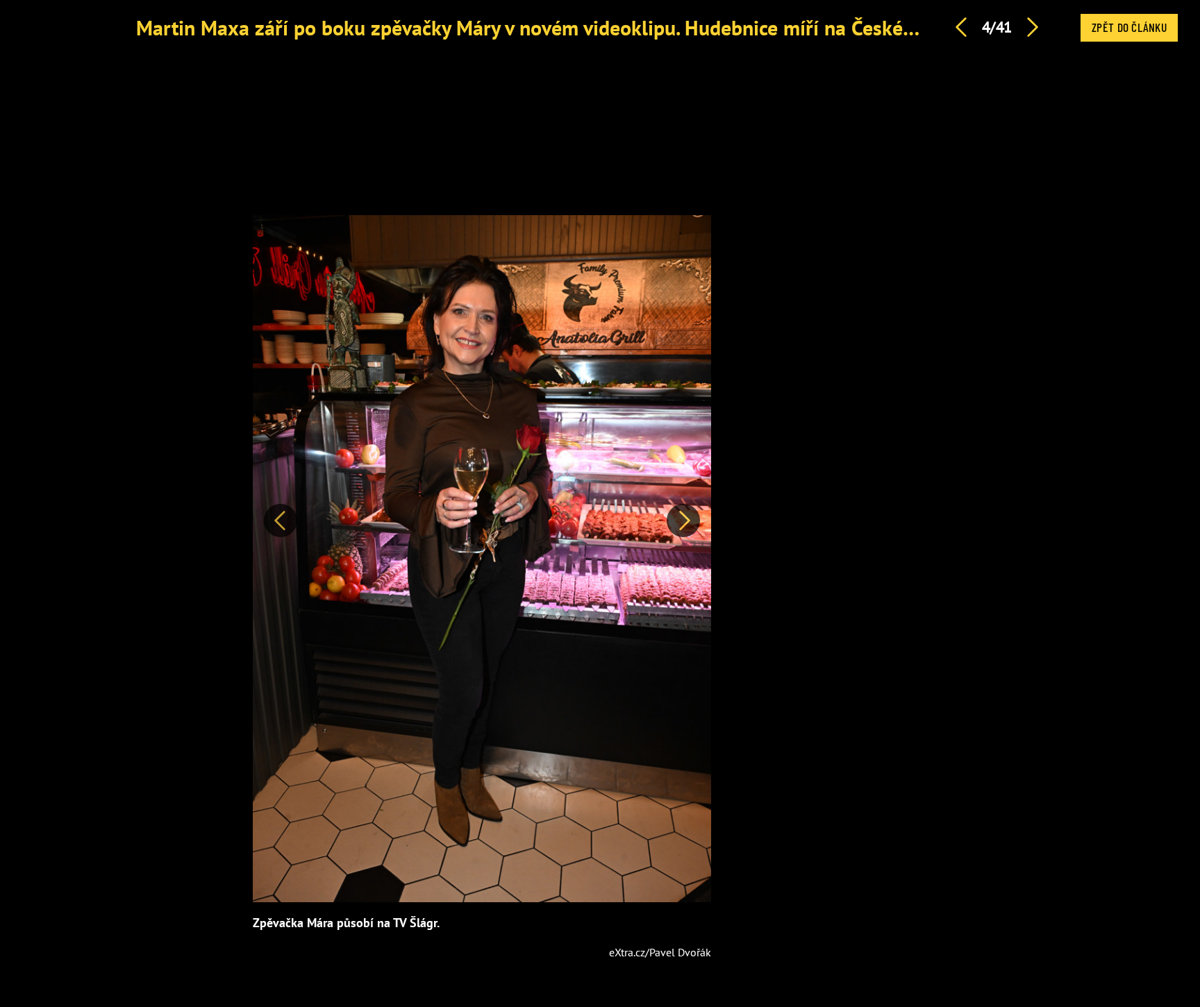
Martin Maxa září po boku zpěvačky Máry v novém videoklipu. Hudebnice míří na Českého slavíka (564, 27)
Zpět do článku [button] (1129, 27)
